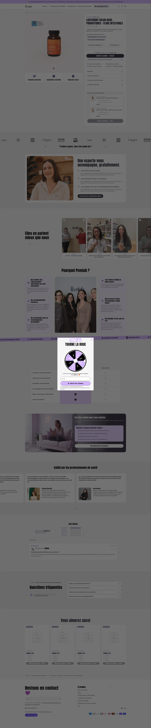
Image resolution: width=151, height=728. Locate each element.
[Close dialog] (91, 339)
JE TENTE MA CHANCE (75, 383)
